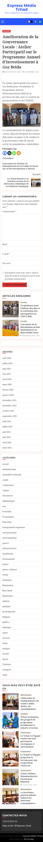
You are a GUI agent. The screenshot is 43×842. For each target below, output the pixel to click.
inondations (7, 553)
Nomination (7, 585)
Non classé (7, 590)
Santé (5, 632)
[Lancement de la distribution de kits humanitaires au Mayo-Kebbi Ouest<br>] (10, 328)
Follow (40, 21)
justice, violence (9, 569)
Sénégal (6, 648)
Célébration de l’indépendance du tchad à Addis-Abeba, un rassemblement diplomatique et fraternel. (29, 706)
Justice (5, 564)
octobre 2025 (8, 410)
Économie (6, 511)
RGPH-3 (5, 622)
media (5, 574)
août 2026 (6, 358)
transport (6, 669)
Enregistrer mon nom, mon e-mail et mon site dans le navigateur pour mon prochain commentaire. (22, 275)
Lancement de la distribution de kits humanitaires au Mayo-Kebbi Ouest (30, 328)
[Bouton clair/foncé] (30, 21)
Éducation (7, 522)
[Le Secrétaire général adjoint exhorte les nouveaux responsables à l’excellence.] (10, 796)
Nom (5, 244)
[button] (2, 22)
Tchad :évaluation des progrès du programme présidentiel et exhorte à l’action (29, 722)
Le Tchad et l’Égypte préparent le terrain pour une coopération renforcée (30, 760)
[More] (19, 153)
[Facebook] (5, 153)
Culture (5, 490)
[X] (9, 153)
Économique (8, 516)
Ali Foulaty (29, 839)
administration (9, 469)
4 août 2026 (27, 785)
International (8, 559)
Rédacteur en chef (12, 72)
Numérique (7, 596)
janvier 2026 (8, 395)
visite (4, 675)
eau (4, 506)
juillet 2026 (7, 363)
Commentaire (9, 211)
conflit (5, 480)
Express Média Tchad (21, 7)
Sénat (5, 643)
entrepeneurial (9, 532)
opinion (5, 601)
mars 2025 (7, 447)
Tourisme (6, 664)
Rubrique (6, 627)
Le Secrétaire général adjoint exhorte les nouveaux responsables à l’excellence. (28, 799)
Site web (6, 263)
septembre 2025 (9, 416)
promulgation (8, 611)
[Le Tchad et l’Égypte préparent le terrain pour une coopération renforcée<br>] (10, 758)
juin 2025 (6, 432)
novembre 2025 (9, 405)
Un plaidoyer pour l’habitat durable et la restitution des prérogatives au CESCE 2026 (30, 311)
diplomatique (8, 501)
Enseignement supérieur (13, 527)
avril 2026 (6, 379)
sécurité (6, 638)
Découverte (7, 495)
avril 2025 (6, 442)
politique (6, 606)
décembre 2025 (9, 400)
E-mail (6, 254)
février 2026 (8, 389)
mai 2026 (6, 374)
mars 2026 (7, 384)
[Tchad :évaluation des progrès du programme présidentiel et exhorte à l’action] (10, 720)
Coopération (8, 485)
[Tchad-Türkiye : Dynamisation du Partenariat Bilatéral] (10, 777)
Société (6, 31)
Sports (5, 659)
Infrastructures (9, 548)
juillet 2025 (7, 426)
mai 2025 (6, 437)
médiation (7, 580)
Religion (6, 617)
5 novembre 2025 (31, 72)
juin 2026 (6, 368)
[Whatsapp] (14, 153)
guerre (5, 543)
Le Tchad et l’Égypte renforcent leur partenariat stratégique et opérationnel (30, 741)
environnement (9, 538)
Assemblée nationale (11, 474)
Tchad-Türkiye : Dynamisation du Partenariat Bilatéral (28, 777)
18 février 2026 (28, 336)
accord (5, 464)
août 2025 (6, 421)
